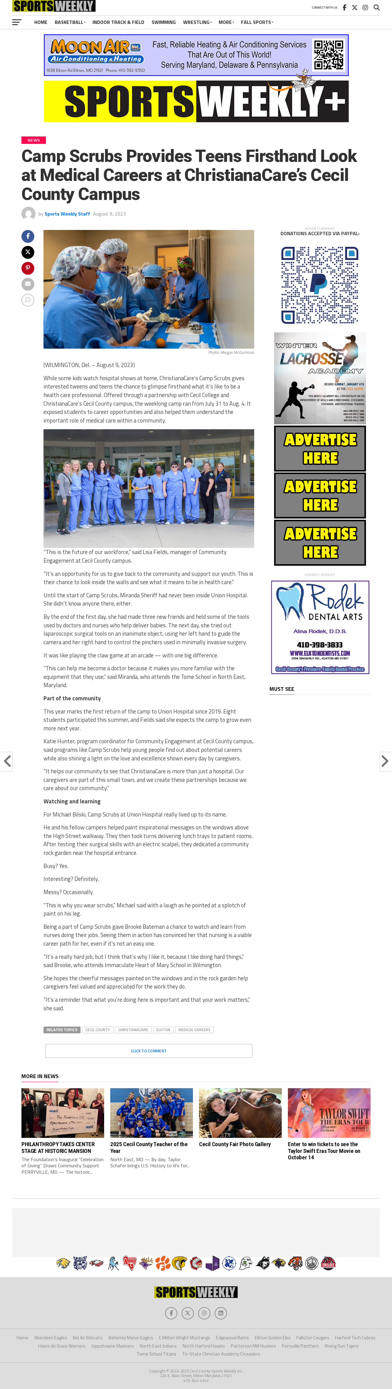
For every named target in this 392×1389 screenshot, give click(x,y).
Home (40, 22)
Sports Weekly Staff (67, 213)
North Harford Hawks (204, 1345)
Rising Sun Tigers (342, 1345)
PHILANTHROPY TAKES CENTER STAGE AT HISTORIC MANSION (57, 1147)
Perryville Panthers (300, 1345)
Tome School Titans (156, 1353)
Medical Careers (194, 1030)
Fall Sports (256, 22)
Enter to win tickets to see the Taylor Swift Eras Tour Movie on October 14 (324, 1151)
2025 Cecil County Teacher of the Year (149, 1147)
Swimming (164, 22)
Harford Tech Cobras (355, 1337)
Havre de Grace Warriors (61, 1345)
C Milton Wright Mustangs (184, 1337)
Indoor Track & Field (118, 22)
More (225, 22)
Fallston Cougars (312, 1337)
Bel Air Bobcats (88, 1337)
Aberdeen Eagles (50, 1337)
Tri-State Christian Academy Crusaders (221, 1353)
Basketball (69, 22)
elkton (163, 1030)
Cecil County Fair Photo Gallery (235, 1144)
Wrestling (196, 22)
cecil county (97, 1030)
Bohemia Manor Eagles (130, 1337)
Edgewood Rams (232, 1337)
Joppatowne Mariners (112, 1345)
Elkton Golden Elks (273, 1337)
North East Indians (158, 1345)
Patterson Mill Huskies (253, 1345)
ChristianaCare (133, 1030)
